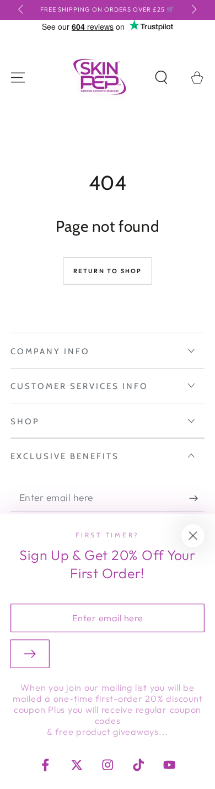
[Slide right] (193, 10)
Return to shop (107, 271)
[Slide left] (22, 10)
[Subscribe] (197, 498)
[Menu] (18, 77)
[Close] (193, 535)
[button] (161, 77)
